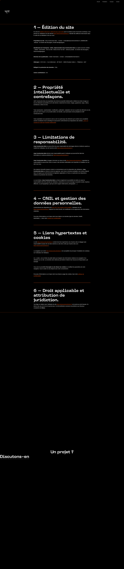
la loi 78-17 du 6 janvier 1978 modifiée (61, 207)
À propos (111, 1)
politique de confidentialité (54, 218)
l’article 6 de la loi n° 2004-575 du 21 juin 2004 (52, 31)
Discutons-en (14, 457)
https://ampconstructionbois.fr (61, 33)
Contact (117, 1)
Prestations (104, 1)
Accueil (98, 1)
